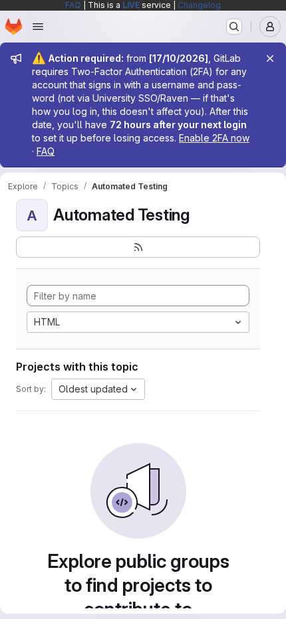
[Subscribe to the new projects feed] (138, 247)
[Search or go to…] (234, 27)
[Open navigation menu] (38, 26)
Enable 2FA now (214, 137)
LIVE (131, 5)
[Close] (270, 58)
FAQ (73, 5)
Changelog (199, 5)
